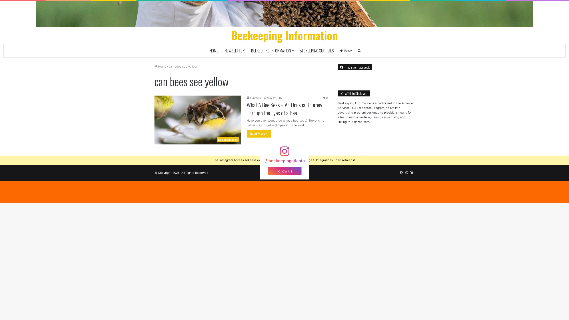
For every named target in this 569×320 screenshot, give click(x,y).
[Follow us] (284, 153)
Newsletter (234, 51)
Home (214, 51)
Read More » (259, 133)
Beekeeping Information (271, 51)
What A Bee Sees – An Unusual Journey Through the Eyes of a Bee (284, 108)
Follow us (284, 171)
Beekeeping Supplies (317, 51)
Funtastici (256, 98)
